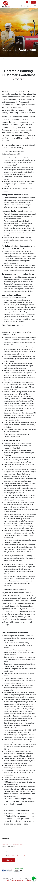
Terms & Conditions (22, 855)
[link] (5, 4)
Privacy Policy (11, 855)
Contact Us (5, 838)
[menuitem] (21, 6)
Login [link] (33, 2)
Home (11, 59)
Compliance (29, 880)
